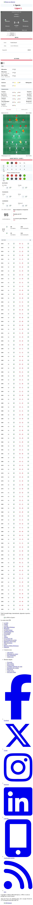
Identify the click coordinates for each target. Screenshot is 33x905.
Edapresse (6, 647)
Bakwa (30, 93)
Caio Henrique (8, 73)
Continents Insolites (9, 631)
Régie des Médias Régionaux (11, 645)
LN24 (5, 644)
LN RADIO (7, 634)
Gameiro (29, 91)
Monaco (7, 26)
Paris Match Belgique (9, 627)
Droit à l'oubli (10, 665)
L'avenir (6, 625)
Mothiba (29, 95)
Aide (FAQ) (10, 652)
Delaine (29, 98)
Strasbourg (25, 26)
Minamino (12, 34)
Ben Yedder (12, 35)
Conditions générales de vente (14, 666)
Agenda (6, 637)
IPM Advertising (8, 643)
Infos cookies (10, 663)
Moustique (6, 628)
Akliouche (5, 96)
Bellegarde (29, 82)
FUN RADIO (7, 633)
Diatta (4, 99)
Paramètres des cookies (13, 668)
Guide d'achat (10, 671)
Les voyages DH (8, 638)
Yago (5, 635)
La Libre (6, 623)
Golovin (3, 82)
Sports (17, 5)
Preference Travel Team (10, 641)
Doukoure (29, 101)
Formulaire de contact (12, 654)
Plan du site (10, 669)
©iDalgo (2, 612)
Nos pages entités (11, 672)
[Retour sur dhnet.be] (16, 2)
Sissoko (30, 103)
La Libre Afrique (8, 630)
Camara (3, 85)
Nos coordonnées (11, 655)
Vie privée (9, 662)
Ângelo (30, 96)
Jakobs (4, 103)
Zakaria (3, 104)
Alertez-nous (10, 657)
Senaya (30, 99)
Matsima (5, 106)
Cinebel (6, 624)
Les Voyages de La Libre (10, 640)
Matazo (4, 93)
